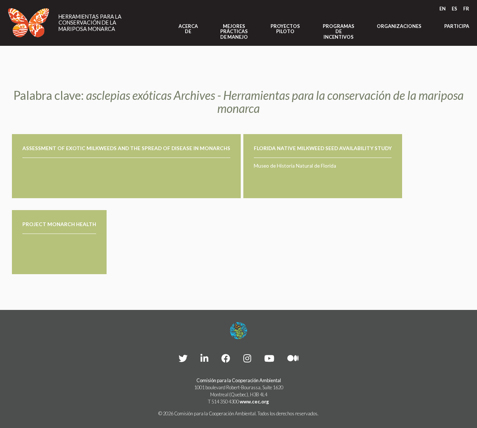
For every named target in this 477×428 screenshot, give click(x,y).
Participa (456, 26)
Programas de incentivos (338, 31)
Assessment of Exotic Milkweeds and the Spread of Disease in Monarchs (126, 148)
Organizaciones (399, 26)
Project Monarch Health (59, 224)
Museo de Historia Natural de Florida (295, 166)
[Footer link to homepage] (238, 331)
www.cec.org (254, 402)
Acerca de (188, 29)
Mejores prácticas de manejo (234, 31)
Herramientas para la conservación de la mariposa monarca (90, 23)
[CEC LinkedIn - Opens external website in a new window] (204, 358)
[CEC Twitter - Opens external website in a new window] (183, 358)
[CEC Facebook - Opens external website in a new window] (225, 358)
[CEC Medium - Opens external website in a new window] (292, 358)
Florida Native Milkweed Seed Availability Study (323, 148)
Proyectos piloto (285, 29)
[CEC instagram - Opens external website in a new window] (247, 358)
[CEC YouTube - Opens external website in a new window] (269, 358)
